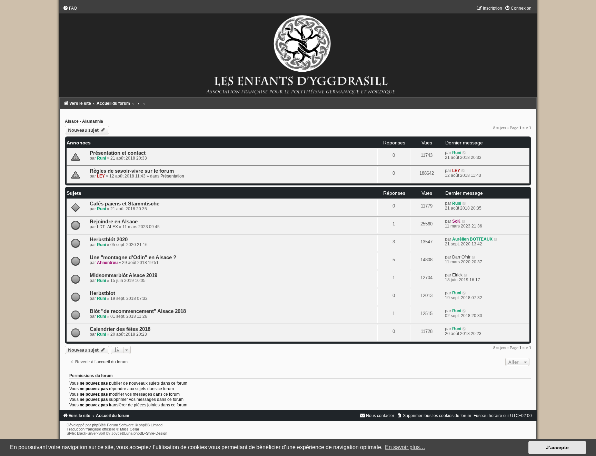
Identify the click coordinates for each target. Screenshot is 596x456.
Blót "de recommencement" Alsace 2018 (138, 311)
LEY (101, 176)
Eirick (457, 275)
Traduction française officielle (91, 429)
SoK (456, 221)
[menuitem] (70, 8)
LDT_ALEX (107, 226)
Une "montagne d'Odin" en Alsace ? (133, 257)
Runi (101, 158)
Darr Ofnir (461, 257)
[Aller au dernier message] (464, 152)
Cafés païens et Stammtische (124, 203)
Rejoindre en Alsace (114, 221)
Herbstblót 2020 (109, 239)
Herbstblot (102, 293)
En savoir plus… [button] (405, 447)
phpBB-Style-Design (150, 433)
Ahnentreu (107, 262)
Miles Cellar (129, 429)
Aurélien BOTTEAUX (472, 239)
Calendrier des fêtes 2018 (120, 329)
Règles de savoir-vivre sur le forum (132, 171)
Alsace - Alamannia (84, 121)
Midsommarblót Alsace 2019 (123, 275)
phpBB (97, 425)
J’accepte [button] (557, 447)
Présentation (172, 176)
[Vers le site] (298, 51)
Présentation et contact (118, 153)
